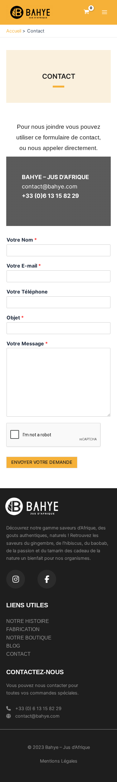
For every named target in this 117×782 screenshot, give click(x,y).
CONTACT (18, 654)
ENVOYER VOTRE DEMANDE (41, 462)
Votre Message (27, 343)
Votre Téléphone (27, 291)
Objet (15, 317)
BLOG (13, 646)
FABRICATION (23, 629)
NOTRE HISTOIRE (27, 621)
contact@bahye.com (37, 716)
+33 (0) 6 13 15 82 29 (38, 708)
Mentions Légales (58, 761)
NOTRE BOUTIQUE (28, 637)
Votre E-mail (24, 266)
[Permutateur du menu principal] (104, 12)
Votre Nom (22, 240)
